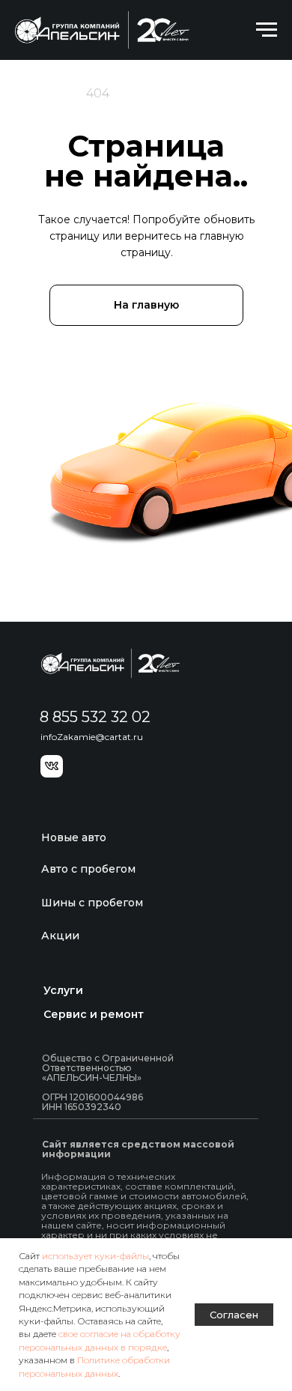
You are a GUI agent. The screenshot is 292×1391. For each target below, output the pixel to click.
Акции (60, 935)
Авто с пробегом (88, 869)
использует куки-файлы (95, 1255)
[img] (110, 663)
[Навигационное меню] (266, 29)
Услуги (63, 990)
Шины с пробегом (92, 902)
